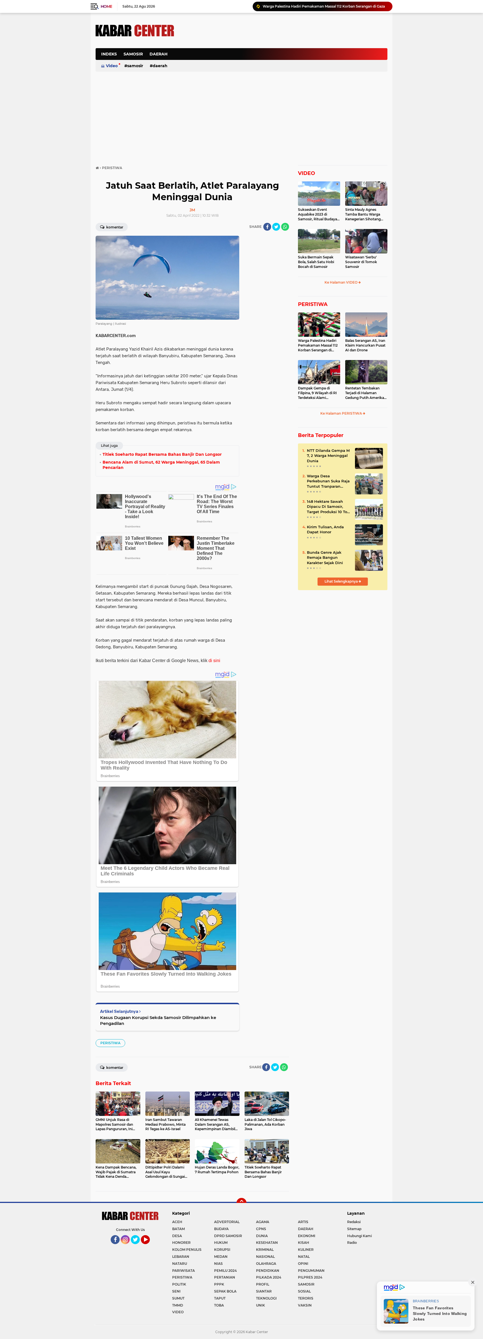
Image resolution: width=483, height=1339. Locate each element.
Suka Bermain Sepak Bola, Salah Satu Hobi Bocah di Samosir (316, 262)
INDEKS (109, 54)
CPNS (261, 1229)
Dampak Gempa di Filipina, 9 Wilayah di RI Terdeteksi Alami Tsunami (317, 393)
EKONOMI (306, 1236)
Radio (352, 1242)
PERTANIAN (224, 1277)
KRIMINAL (265, 1249)
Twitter (138, 1246)
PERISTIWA (110, 1043)
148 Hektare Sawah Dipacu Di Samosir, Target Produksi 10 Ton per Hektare (328, 506)
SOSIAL (304, 1291)
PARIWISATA (183, 1270)
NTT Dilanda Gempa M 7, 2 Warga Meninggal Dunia (328, 455)
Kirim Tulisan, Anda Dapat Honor (325, 529)
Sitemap (354, 1229)
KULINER (306, 1249)
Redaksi (354, 1222)
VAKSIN (305, 1305)
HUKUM (221, 1242)
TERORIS (305, 1298)
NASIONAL (265, 1256)
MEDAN (221, 1256)
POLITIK (179, 1284)
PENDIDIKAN (267, 1270)
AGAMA (262, 1222)
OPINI (303, 1263)
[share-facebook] (267, 227)
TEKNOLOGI (266, 1298)
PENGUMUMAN (311, 1270)
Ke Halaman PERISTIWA (341, 413)
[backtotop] (241, 1203)
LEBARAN (180, 1256)
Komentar (114, 227)
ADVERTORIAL (227, 1222)
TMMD (177, 1305)
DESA (177, 1236)
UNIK (260, 1305)
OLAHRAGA (266, 1263)
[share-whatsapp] (285, 227)
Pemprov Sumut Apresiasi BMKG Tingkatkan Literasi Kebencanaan (319, 6)
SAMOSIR (133, 54)
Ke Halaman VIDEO (341, 282)
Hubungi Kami (359, 1236)
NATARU (179, 1263)
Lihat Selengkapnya (342, 581)
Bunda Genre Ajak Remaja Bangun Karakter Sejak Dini (325, 557)
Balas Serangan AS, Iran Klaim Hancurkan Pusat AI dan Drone (365, 345)
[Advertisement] (285, 57)
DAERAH (158, 54)
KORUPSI (222, 1249)
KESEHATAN (267, 1242)
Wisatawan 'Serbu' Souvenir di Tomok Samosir (361, 262)
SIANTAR (264, 1291)
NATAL (304, 1256)
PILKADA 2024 (268, 1277)
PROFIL (262, 1284)
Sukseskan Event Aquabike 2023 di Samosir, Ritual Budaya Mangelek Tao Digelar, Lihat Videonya (317, 214)
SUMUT (178, 1298)
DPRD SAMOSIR (228, 1236)
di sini (214, 660)
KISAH (303, 1242)
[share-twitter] (276, 227)
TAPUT (220, 1298)
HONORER (181, 1242)
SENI (176, 1291)
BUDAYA (221, 1229)
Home (106, 6)
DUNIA (262, 1236)
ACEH (177, 1222)
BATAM (178, 1229)
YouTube (149, 1246)
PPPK (219, 1284)
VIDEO (306, 173)
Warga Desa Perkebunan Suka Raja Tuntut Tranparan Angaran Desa (328, 481)
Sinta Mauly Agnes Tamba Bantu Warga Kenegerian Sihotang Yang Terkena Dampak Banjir (364, 214)
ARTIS (303, 1222)
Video (112, 65)
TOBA (219, 1305)
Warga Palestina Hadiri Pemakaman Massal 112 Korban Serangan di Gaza (318, 345)
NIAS (218, 1263)
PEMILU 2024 (225, 1270)
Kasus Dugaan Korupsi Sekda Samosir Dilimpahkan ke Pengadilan (158, 1020)
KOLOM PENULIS (187, 1249)
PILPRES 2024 (310, 1277)
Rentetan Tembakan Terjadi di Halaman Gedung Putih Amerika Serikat (364, 393)
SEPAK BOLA (225, 1291)
